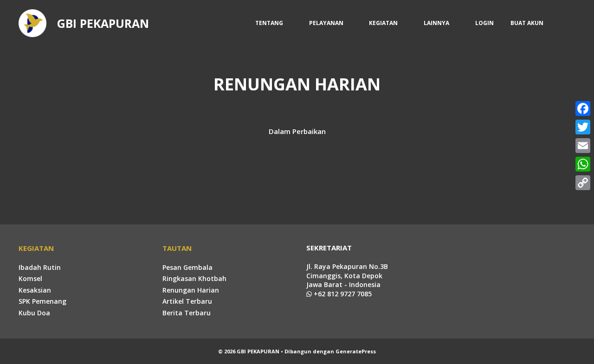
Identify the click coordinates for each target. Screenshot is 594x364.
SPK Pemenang (42, 301)
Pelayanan (326, 23)
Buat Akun (526, 23)
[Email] (583, 145)
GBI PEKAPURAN (103, 23)
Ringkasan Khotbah (194, 278)
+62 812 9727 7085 (342, 293)
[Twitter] (583, 127)
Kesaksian (35, 290)
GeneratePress (356, 351)
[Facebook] (583, 108)
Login (484, 23)
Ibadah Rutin (40, 267)
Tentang (269, 23)
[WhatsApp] (583, 164)
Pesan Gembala (187, 267)
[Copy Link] (583, 182)
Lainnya (436, 23)
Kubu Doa (34, 312)
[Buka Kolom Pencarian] (563, 23)
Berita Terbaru (186, 312)
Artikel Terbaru (187, 301)
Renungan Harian (190, 290)
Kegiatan (383, 23)
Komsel (30, 278)
